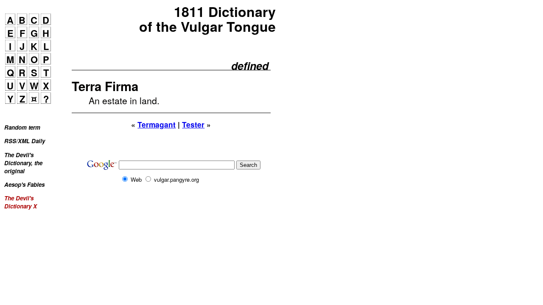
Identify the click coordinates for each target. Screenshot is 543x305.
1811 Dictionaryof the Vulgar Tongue (207, 19)
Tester (193, 124)
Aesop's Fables (24, 184)
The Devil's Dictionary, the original (23, 163)
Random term (22, 127)
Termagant (156, 124)
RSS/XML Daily (24, 141)
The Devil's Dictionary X (20, 202)
